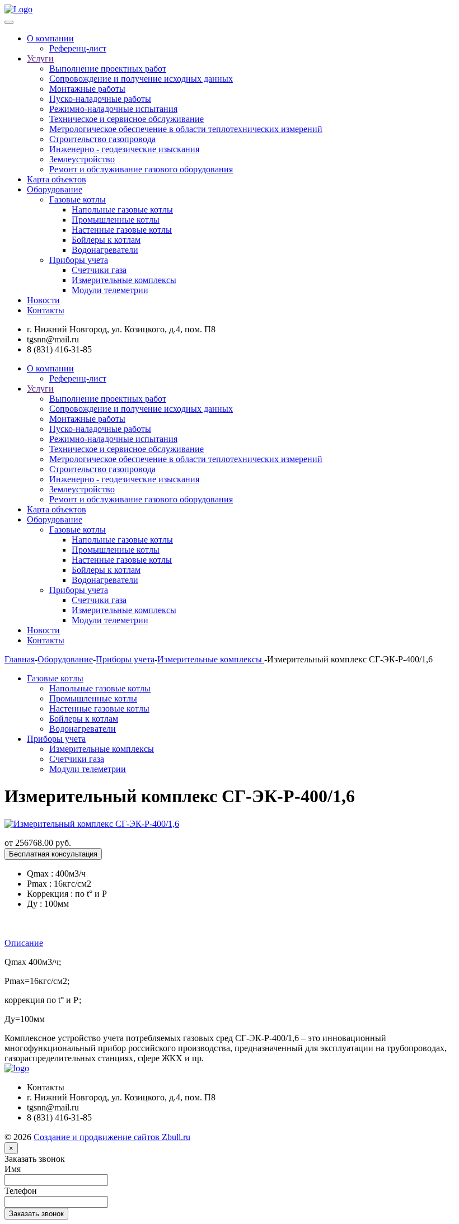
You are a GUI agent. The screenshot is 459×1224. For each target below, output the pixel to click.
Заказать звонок (34, 1159)
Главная (19, 659)
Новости (43, 300)
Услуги (40, 58)
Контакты (45, 310)
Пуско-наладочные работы (100, 98)
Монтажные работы (87, 88)
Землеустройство (82, 159)
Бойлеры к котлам (106, 239)
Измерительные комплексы (124, 280)
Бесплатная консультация (53, 854)
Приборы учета (78, 260)
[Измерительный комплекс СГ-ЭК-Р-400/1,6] (91, 823)
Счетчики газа (99, 270)
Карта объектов (56, 179)
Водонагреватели (105, 250)
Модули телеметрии (110, 290)
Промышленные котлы (116, 219)
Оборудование (54, 189)
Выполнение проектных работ (107, 68)
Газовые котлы (77, 199)
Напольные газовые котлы (122, 209)
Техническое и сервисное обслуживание (126, 119)
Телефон (20, 1190)
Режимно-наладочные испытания (113, 109)
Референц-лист (77, 48)
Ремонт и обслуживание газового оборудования (141, 169)
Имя (12, 1169)
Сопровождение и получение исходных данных (141, 78)
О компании (50, 38)
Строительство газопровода (102, 139)
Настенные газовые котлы (122, 229)
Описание (23, 943)
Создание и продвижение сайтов (112, 1137)
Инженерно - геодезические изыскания (124, 149)
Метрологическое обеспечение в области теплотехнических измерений (185, 129)
